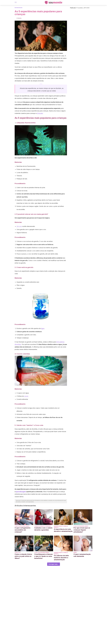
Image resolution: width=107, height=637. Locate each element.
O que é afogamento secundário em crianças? (22, 530)
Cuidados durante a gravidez (42, 526)
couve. (26, 396)
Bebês (75, 552)
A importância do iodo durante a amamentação (63, 530)
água (42, 328)
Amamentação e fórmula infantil (61, 527)
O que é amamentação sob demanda (82, 555)
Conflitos (17, 552)
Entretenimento (18, 7)
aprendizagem (21, 491)
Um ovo (19, 226)
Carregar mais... (53, 564)
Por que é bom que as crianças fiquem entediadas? (82, 530)
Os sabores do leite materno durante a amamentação (61, 558)
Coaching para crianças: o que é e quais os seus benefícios (43, 556)
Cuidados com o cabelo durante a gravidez (43, 529)
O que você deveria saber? (22, 526)
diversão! (40, 113)
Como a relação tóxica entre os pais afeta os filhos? (23, 556)
